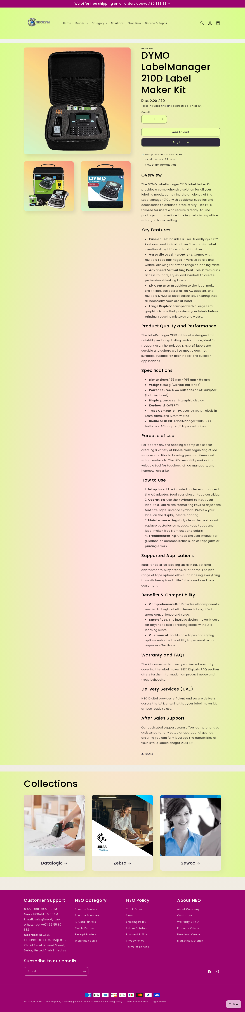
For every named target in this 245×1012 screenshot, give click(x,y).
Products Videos (188, 928)
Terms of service (92, 1001)
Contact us (184, 915)
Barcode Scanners (87, 915)
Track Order (134, 909)
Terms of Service (137, 947)
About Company (188, 909)
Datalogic (52, 863)
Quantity (146, 112)
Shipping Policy (136, 921)
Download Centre (189, 934)
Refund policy (53, 1001)
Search (131, 915)
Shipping (166, 105)
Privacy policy (72, 1001)
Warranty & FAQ (188, 921)
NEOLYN (38, 1001)
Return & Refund (137, 928)
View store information (160, 164)
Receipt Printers (85, 934)
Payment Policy (136, 934)
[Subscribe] (84, 971)
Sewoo (188, 863)
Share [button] (149, 754)
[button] (81, 23)
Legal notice (159, 1001)
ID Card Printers (85, 921)
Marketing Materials (190, 940)
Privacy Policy (135, 940)
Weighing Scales (86, 940)
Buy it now (181, 142)
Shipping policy (113, 1001)
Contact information (137, 1001)
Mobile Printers (85, 928)
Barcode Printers (86, 909)
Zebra (120, 863)
